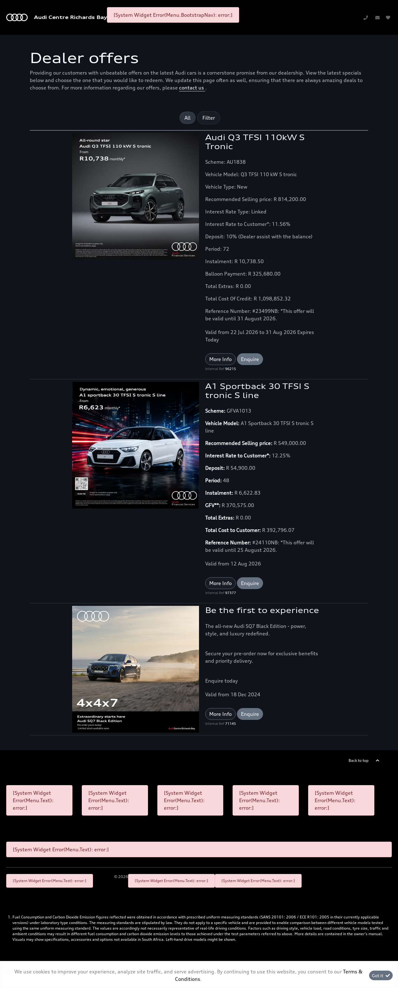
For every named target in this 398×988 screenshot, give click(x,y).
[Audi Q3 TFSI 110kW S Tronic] (135, 196)
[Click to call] (365, 17)
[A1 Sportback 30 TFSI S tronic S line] (135, 444)
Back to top (358, 760)
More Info (220, 359)
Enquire (250, 359)
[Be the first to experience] (135, 669)
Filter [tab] (208, 118)
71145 (230, 723)
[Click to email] (377, 17)
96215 (230, 369)
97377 (230, 593)
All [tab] (187, 118)
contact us (192, 88)
